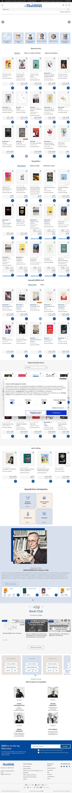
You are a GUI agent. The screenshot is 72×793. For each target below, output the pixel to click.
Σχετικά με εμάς (27, 766)
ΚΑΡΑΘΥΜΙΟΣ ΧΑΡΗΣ (7, 145)
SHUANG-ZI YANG (62, 427)
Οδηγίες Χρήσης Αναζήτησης (29, 774)
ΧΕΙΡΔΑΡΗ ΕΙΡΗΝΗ (20, 78)
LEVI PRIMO (19, 309)
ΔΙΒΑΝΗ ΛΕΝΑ (33, 145)
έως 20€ (8, 670)
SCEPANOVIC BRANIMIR (7, 110)
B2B (48, 772)
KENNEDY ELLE (61, 145)
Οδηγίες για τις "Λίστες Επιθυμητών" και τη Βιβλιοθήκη (33, 771)
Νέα (15, 670)
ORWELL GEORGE (6, 225)
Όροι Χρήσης (56, 791)
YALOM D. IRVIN (47, 309)
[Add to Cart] (12, 87)
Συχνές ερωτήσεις (51, 768)
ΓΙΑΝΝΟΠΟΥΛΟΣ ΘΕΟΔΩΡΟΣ (34, 225)
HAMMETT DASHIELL (63, 76)
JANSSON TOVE (47, 225)
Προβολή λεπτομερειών (58, 407)
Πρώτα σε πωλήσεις (11, 664)
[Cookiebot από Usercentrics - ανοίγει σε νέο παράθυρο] (60, 379)
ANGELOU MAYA (47, 78)
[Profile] (66, 5)
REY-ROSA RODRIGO (20, 110)
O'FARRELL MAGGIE (62, 341)
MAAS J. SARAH (5, 191)
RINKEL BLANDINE (34, 425)
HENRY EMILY (33, 343)
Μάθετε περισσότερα (10, 584)
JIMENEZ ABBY (47, 341)
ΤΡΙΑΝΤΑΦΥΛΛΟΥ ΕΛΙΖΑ (63, 110)
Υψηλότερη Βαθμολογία (11, 667)
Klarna (48, 778)
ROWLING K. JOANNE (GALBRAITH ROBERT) (35, 191)
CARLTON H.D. (19, 341)
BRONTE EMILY (5, 308)
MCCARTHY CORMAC (48, 427)
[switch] (28, 403)
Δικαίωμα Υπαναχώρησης (50, 775)
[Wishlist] (63, 5)
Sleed (42, 791)
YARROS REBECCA (20, 191)
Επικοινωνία (50, 770)
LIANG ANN (4, 341)
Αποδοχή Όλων (56, 412)
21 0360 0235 (67, 1)
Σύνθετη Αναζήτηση (65, 12)
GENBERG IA (5, 76)
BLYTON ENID (33, 78)
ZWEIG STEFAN (33, 308)
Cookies (25, 779)
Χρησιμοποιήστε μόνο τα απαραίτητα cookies (36, 413)
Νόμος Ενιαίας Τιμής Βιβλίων (30, 777)
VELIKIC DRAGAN (20, 427)
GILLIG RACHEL (47, 191)
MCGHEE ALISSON (62, 191)
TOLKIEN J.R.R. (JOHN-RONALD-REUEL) (63, 263)
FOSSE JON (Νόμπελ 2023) (63, 225)
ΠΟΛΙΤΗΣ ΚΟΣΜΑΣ (48, 260)
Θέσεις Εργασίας (27, 768)
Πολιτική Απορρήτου (65, 791)
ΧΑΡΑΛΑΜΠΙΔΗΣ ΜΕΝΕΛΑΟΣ (34, 113)
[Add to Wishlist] (12, 58)
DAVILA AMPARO (6, 425)
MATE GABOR (47, 112)
